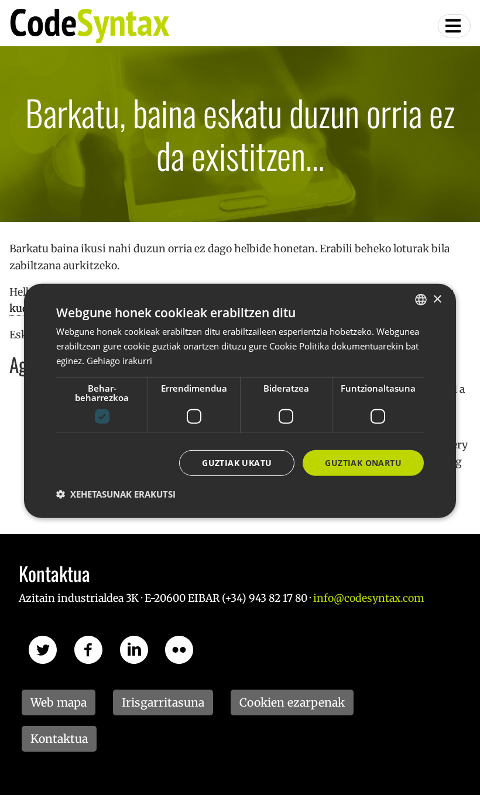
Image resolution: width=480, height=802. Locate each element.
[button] (116, 494)
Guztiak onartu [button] (363, 462)
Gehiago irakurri (119, 360)
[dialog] (240, 401)
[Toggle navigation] (454, 25)
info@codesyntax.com (368, 598)
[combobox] (421, 300)
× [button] (437, 298)
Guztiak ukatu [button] (237, 462)
